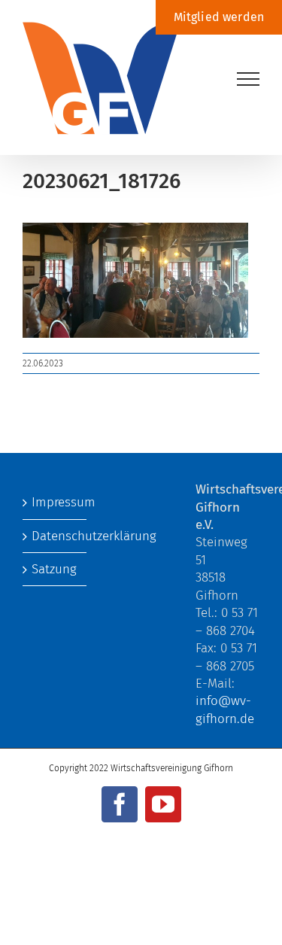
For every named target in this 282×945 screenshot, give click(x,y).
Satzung (54, 569)
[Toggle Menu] (248, 79)
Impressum (55, 502)
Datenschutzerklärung (55, 536)
